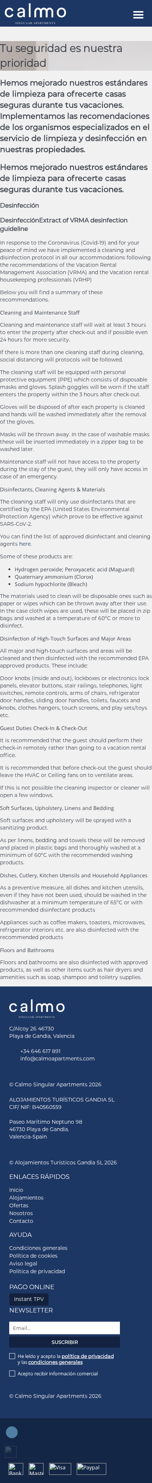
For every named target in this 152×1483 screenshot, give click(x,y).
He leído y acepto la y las (66, 1359)
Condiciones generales (38, 1248)
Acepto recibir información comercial (58, 1373)
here (25, 544)
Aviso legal (23, 1263)
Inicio (16, 1190)
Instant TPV (29, 1299)
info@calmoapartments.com (57, 1058)
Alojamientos (26, 1197)
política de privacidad (88, 1356)
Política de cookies (33, 1255)
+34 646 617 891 (40, 1051)
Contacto (21, 1221)
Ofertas (18, 1205)
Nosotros (21, 1213)
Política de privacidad (37, 1271)
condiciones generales (55, 1362)
